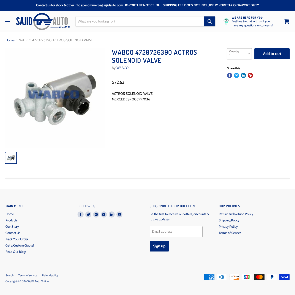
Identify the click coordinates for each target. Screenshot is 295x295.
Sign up (159, 246)
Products (11, 220)
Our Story (12, 227)
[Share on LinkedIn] (243, 75)
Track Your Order (16, 239)
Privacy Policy (228, 227)
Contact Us (12, 233)
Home (9, 40)
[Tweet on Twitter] (236, 75)
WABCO (122, 68)
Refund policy (50, 275)
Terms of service (27, 275)
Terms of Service (230, 233)
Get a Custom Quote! (19, 245)
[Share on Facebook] (229, 75)
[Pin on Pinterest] (250, 75)
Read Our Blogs (15, 252)
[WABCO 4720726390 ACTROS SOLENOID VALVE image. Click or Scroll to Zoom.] (55, 98)
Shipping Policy (229, 220)
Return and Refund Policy (236, 214)
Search (9, 275)
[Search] (209, 21)
